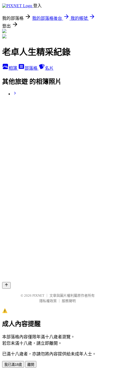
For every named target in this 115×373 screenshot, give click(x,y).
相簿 (13, 68)
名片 (49, 68)
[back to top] (6, 285)
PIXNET (38, 295)
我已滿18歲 (13, 365)
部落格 (32, 68)
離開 (30, 365)
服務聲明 (69, 301)
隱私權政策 (48, 301)
